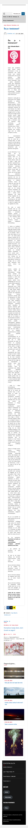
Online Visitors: (7, 767)
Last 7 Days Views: (8, 771)
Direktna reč (15, 25)
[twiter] (11, 607)
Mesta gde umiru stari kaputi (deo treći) (13, 683)
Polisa (6, 808)
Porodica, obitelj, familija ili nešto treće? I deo (14, 703)
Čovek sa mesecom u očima (11, 724)
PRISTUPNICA (8, 797)
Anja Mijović (7, 25)
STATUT (6, 792)
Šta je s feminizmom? (11, 28)
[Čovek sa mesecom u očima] (14, 714)
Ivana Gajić (15, 625)
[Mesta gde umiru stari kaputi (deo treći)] (14, 673)
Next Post (6, 621)
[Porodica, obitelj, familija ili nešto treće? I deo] (14, 693)
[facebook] (8, 607)
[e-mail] (14, 607)
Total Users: (6, 781)
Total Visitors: (7, 776)
